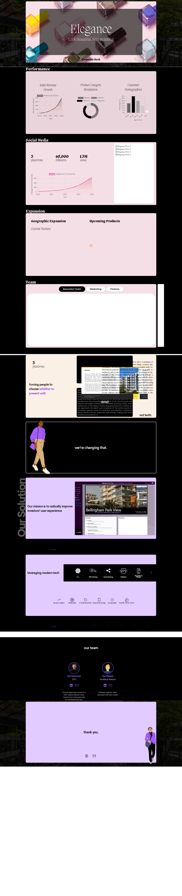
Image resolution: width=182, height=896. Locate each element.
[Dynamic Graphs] (71, 685)
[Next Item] (151, 572)
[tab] (72, 289)
